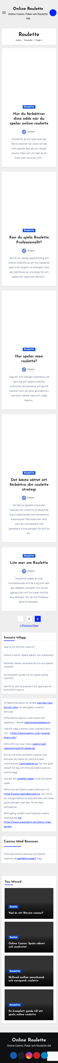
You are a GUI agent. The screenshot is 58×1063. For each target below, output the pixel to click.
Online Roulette (28, 9)
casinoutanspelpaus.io (37, 722)
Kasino (13, 906)
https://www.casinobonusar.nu (22, 793)
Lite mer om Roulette (29, 563)
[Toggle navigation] (4, 12)
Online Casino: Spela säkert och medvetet (29, 655)
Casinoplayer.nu (28, 763)
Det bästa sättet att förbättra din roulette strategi (29, 484)
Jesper (31, 131)
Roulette (29, 107)
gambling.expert (26, 858)
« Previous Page (29, 625)
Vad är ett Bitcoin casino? (19, 647)
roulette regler (25, 778)
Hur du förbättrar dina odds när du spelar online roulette (29, 118)
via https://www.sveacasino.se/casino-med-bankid (28, 822)
